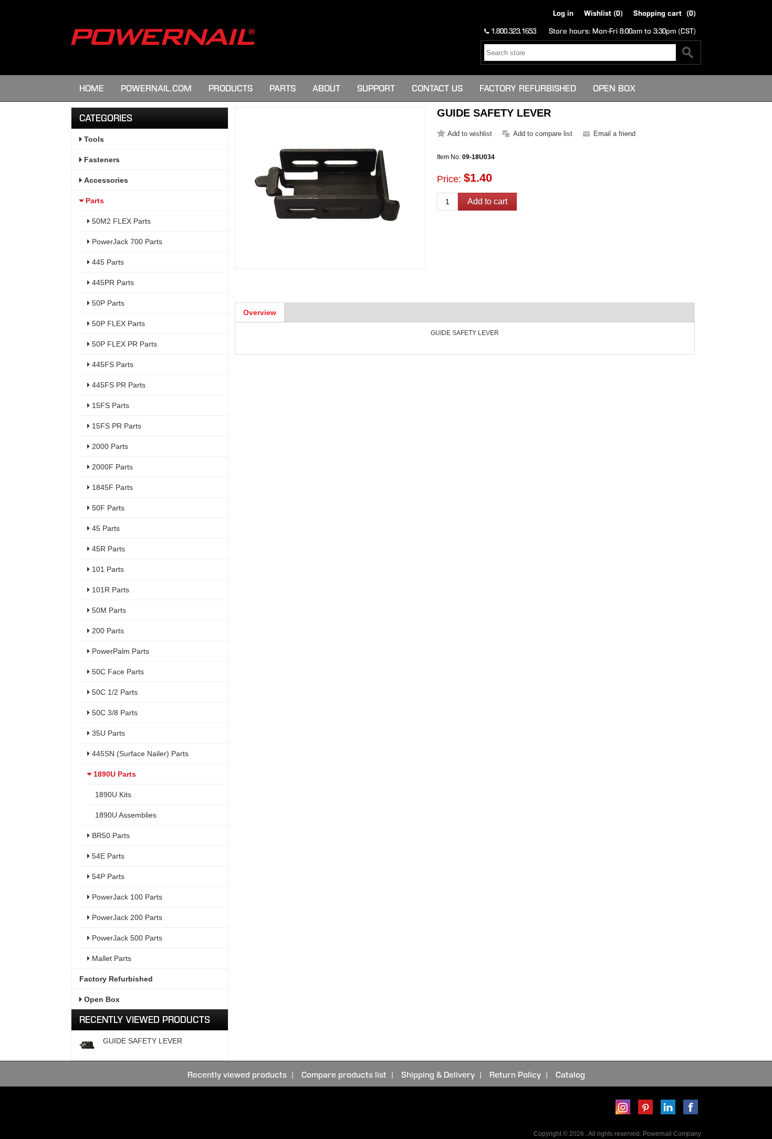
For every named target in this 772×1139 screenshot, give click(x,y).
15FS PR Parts (115, 426)
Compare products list (344, 1074)
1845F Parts (111, 487)
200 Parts (107, 630)
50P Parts (107, 303)
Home (91, 88)
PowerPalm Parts (119, 651)
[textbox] (580, 52)
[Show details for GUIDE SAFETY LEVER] (87, 1045)
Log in (563, 13)
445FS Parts (111, 364)
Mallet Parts (110, 958)
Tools (93, 139)
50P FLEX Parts (117, 323)
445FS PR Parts (117, 385)
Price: (449, 179)
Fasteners (101, 159)
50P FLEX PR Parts (123, 344)
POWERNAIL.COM (156, 88)
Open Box (614, 88)
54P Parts (107, 876)
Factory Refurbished (527, 88)
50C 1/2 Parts (114, 692)
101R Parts (109, 590)
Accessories (105, 180)
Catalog (570, 1074)
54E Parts (107, 856)
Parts (282, 88)
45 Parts (105, 528)
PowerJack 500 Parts (126, 938)
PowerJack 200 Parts (126, 917)
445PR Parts (112, 282)
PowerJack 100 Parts (126, 897)
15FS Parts (109, 405)
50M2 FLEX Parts (120, 221)
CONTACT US (437, 88)
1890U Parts (113, 774)
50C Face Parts (117, 671)
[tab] (259, 312)
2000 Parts (109, 446)
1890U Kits (113, 794)
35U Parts (107, 733)
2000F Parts (111, 467)
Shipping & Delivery (438, 1074)
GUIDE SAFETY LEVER (142, 1041)
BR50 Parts (110, 835)
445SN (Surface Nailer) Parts (139, 753)
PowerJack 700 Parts (126, 241)
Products (230, 88)
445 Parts (107, 262)
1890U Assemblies (126, 815)
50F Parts (107, 508)
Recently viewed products (237, 1074)
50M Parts (108, 610)
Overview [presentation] (259, 312)
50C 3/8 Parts (114, 712)
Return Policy (515, 1074)
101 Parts (107, 569)
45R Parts (107, 549)
